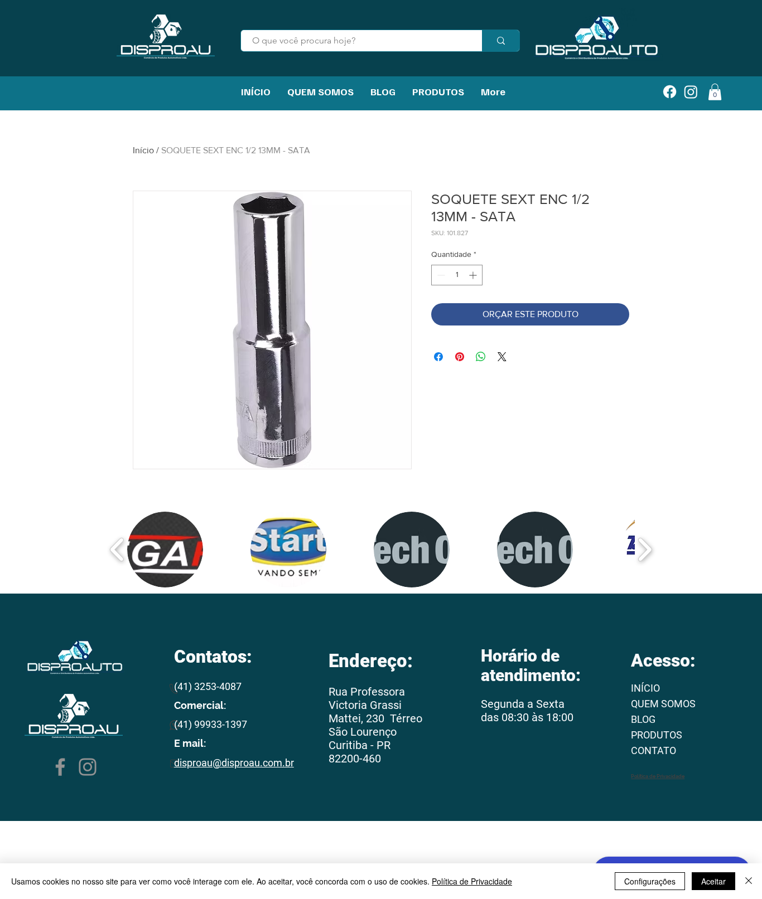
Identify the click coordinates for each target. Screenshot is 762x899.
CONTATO (653, 750)
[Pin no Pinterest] (459, 356)
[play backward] (117, 549)
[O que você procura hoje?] (500, 40)
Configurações (650, 881)
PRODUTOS (656, 735)
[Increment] (474, 275)
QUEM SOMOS (663, 704)
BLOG (643, 719)
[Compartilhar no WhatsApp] (481, 356)
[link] (715, 92)
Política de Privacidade (472, 881)
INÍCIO (645, 688)
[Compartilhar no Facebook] (438, 356)
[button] (165, 549)
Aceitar (713, 881)
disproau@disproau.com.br (234, 763)
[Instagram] (87, 767)
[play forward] (644, 549)
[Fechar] (748, 881)
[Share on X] (502, 356)
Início (143, 150)
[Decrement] (440, 275)
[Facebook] (60, 767)
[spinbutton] (457, 275)
